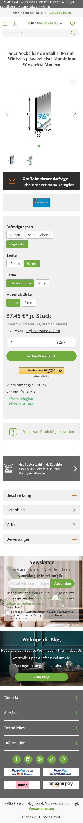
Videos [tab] (12, 524)
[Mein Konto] (16, 23)
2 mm (28, 302)
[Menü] (5, 23)
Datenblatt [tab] (15, 509)
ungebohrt (17, 244)
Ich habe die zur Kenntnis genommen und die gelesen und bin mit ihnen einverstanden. (41, 615)
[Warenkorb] (80, 19)
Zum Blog (41, 677)
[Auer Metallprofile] (41, 202)
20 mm (31, 263)
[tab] (41, 495)
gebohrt (15, 234)
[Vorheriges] (6, 113)
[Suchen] (73, 33)
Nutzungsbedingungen (23, 603)
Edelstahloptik (20, 283)
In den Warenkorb (41, 356)
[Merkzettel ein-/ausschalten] (73, 82)
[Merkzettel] (71, 23)
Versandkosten (41, 808)
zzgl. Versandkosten (43, 331)
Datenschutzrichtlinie (51, 598)
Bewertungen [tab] (18, 539)
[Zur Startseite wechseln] (45, 23)
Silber (42, 283)
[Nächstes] (74, 113)
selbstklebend (39, 234)
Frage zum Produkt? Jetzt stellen (48, 431)
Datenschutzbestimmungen (41, 611)
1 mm (13, 302)
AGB (36, 615)
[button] (42, 372)
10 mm (14, 263)
